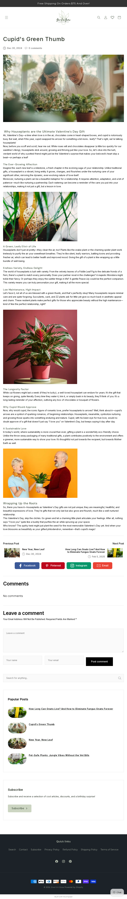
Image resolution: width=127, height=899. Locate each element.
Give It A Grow (57, 887)
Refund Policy (70, 849)
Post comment (99, 661)
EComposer (67, 897)
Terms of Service (109, 849)
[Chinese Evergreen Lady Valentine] (40, 346)
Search (12, 849)
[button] (6, 17)
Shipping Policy (89, 849)
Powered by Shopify (74, 887)
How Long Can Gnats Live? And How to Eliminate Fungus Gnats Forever (85, 550)
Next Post (118, 543)
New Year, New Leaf (33, 549)
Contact (23, 849)
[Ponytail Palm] (40, 216)
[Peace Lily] (40, 473)
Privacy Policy (51, 849)
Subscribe (36, 849)
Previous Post (11, 543)
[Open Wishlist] (112, 17)
